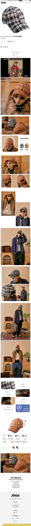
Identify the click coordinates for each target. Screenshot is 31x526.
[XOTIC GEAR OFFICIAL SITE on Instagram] (16, 512)
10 (18, 34)
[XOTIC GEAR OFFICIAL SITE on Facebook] (14, 512)
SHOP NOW (20, 0)
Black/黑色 (9, 41)
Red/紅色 (13, 41)
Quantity (2, 43)
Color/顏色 (2, 41)
